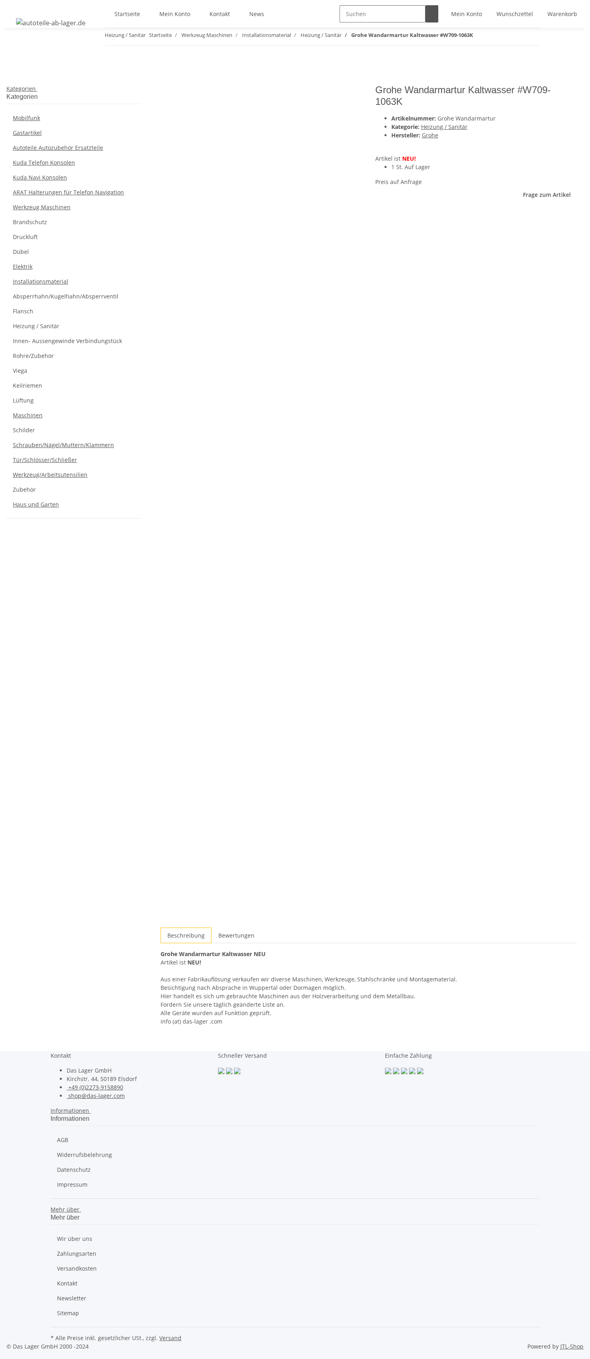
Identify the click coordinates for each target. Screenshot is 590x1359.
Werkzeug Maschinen (42, 207)
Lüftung (23, 400)
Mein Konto (174, 14)
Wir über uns (74, 1239)
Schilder (24, 430)
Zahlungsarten (76, 1253)
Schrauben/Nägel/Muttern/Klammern (63, 445)
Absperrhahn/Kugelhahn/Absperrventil (65, 296)
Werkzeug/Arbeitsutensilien (50, 474)
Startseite (127, 14)
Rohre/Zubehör (33, 356)
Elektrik (23, 266)
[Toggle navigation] (16, 7)
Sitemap (68, 1313)
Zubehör (24, 489)
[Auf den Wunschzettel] (181, 110)
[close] (167, 93)
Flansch (23, 311)
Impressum (72, 1184)
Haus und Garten (36, 504)
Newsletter (71, 1298)
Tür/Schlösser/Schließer (45, 460)
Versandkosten (77, 1268)
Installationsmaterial (40, 281)
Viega (20, 370)
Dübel (21, 251)
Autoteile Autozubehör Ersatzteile (58, 147)
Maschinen (28, 415)
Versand (170, 1338)
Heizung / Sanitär (444, 127)
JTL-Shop (572, 1346)
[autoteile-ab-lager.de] (50, 23)
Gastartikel (27, 133)
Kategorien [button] (21, 88)
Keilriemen (27, 385)
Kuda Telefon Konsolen (44, 162)
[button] (466, 14)
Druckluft (25, 237)
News (256, 14)
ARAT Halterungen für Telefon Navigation (68, 192)
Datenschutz (74, 1169)
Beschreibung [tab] (186, 935)
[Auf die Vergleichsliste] (167, 110)
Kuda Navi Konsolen (40, 177)
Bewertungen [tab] (236, 935)
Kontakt (220, 14)
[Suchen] (431, 13)
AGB (62, 1140)
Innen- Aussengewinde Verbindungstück (67, 341)
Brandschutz (30, 222)
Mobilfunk (26, 118)
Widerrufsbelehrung (84, 1155)
